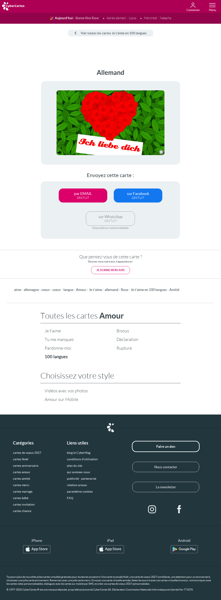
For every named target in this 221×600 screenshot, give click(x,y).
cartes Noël (20, 459)
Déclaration (127, 339)
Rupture (124, 348)
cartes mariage (22, 491)
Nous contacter (165, 467)
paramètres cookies (80, 491)
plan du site (74, 465)
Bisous (123, 330)
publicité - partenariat (81, 478)
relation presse (77, 485)
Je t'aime (53, 330)
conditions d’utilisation (82, 459)
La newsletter (166, 487)
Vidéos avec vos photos (66, 390)
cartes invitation (24, 504)
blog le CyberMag (78, 452)
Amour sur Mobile (61, 399)
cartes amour (21, 472)
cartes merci (21, 485)
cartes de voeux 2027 (27, 452)
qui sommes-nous (78, 472)
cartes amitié (21, 478)
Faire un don (165, 446)
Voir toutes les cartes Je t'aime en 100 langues (114, 33)
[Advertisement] (16, 133)
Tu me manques (59, 339)
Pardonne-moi (58, 348)
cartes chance (22, 511)
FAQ (70, 498)
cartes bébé (20, 498)
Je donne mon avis (110, 270)
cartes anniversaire (25, 465)
